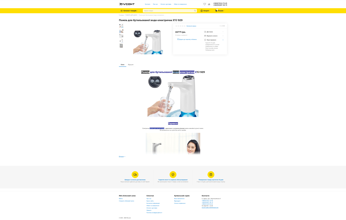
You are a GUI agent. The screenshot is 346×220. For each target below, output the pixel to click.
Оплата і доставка (166, 4)
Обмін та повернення (180, 4)
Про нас (155, 4)
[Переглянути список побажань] (204, 5)
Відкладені (177, 201)
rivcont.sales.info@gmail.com (210, 207)
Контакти (147, 4)
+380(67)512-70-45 (220, 3)
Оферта (149, 210)
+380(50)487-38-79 (220, 5)
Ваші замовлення (179, 198)
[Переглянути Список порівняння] (209, 5)
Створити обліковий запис (126, 201)
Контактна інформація (153, 203)
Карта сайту (150, 201)
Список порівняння (179, 203)
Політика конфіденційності (154, 212)
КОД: (221, 26)
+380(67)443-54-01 (207, 204)
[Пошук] (195, 11)
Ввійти (121, 198)
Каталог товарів (129, 10)
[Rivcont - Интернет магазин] (127, 4)
